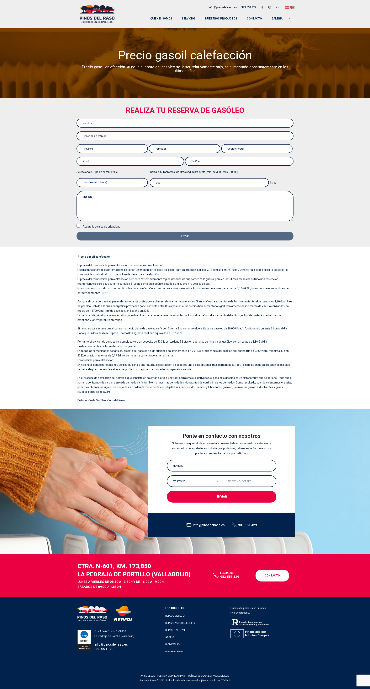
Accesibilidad (221, 675)
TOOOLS (225, 680)
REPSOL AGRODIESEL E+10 (180, 622)
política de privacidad (107, 226)
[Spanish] (287, 7)
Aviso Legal (147, 675)
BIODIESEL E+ (172, 644)
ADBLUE (169, 637)
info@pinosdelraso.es (223, 7)
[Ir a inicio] (97, 13)
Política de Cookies (199, 675)
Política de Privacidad (171, 675)
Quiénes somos (161, 18)
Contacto (254, 18)
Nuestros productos (221, 18)
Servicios (189, 18)
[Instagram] (270, 7)
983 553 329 (248, 7)
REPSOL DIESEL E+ (175, 615)
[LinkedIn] (277, 7)
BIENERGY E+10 (173, 651)
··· (289, 18)
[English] (292, 7)
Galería (277, 18)
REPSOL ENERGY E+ (176, 630)
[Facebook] (262, 7)
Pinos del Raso (116, 400)
